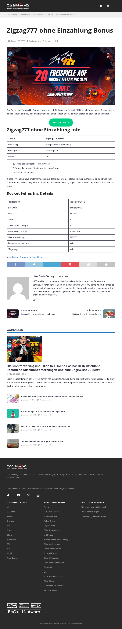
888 (8, 549)
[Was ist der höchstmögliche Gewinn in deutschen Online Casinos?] (13, 398)
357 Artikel (62, 276)
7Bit (8, 544)
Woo (9, 530)
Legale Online (49, 525)
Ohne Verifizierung (52, 544)
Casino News (15, 329)
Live (45, 572)
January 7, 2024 (29, 400)
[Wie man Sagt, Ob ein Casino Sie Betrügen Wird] (13, 413)
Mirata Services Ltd (53, 576)
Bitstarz (10, 521)
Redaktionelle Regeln (90, 512)
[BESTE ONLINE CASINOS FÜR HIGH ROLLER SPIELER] (13, 428)
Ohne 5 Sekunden (51, 558)
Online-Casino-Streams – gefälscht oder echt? (43, 441)
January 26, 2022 (18, 41)
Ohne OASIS (49, 581)
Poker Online (49, 521)
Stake (9, 535)
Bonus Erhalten (61, 122)
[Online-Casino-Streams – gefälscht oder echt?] (13, 443)
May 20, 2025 (14, 374)
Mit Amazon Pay (51, 512)
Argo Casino (12, 558)
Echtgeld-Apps (50, 553)
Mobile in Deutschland (54, 586)
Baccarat (48, 567)
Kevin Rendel (50, 284)
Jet (8, 525)
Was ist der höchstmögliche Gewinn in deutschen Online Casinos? (52, 396)
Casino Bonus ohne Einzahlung (27, 257)
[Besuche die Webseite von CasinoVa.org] (34, 300)
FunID (46, 507)
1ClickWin (11, 539)
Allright (10, 553)
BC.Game (11, 512)
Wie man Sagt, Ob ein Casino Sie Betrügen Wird (43, 411)
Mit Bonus (48, 535)
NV (8, 507)
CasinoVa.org (35, 41)
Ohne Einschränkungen (54, 562)
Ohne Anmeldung (51, 530)
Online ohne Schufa (52, 549)
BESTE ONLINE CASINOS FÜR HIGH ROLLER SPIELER (45, 426)
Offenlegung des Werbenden (93, 516)
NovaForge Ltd (50, 590)
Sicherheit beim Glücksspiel (93, 507)
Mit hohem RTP (51, 516)
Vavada (10, 516)
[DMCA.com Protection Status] (36, 605)
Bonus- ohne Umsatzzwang (56, 539)
